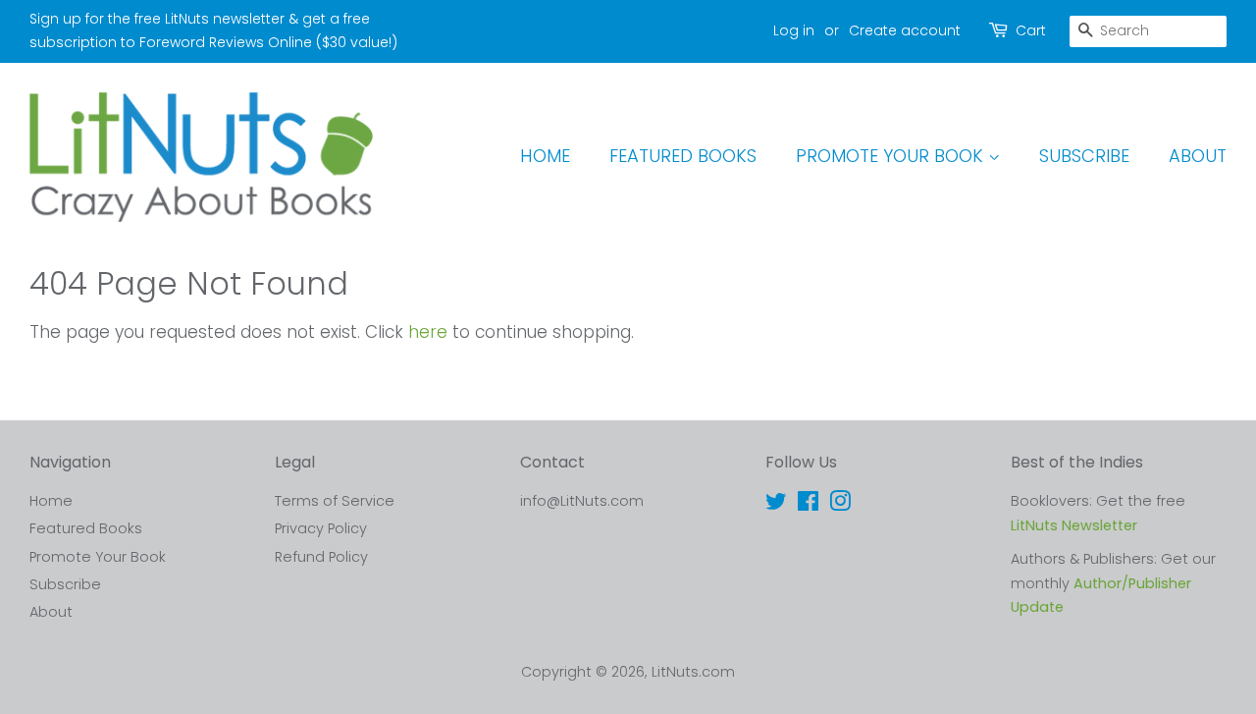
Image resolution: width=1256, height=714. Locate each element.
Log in (793, 30)
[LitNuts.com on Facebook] (808, 505)
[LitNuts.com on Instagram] (840, 505)
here (427, 332)
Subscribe (1084, 155)
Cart (1031, 30)
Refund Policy (321, 557)
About (1198, 155)
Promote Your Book (892, 155)
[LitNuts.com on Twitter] (776, 505)
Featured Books (683, 155)
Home (545, 155)
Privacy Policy (321, 528)
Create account (905, 30)
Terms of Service (334, 501)
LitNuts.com (693, 672)
